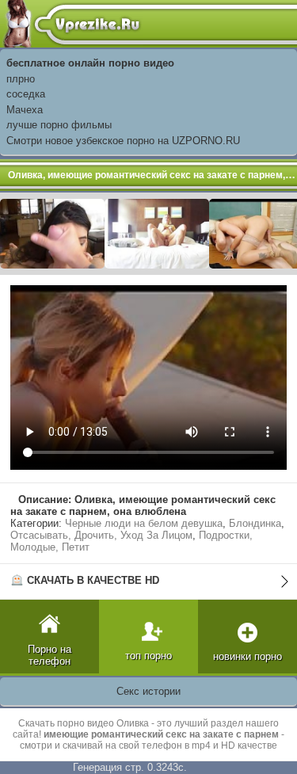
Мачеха (24, 110)
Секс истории (148, 691)
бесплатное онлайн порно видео (90, 63)
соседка (25, 94)
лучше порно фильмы (59, 125)
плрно (20, 79)
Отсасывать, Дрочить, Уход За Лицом (101, 535)
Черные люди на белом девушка (144, 523)
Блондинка (255, 523)
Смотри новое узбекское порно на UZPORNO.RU (123, 141)
